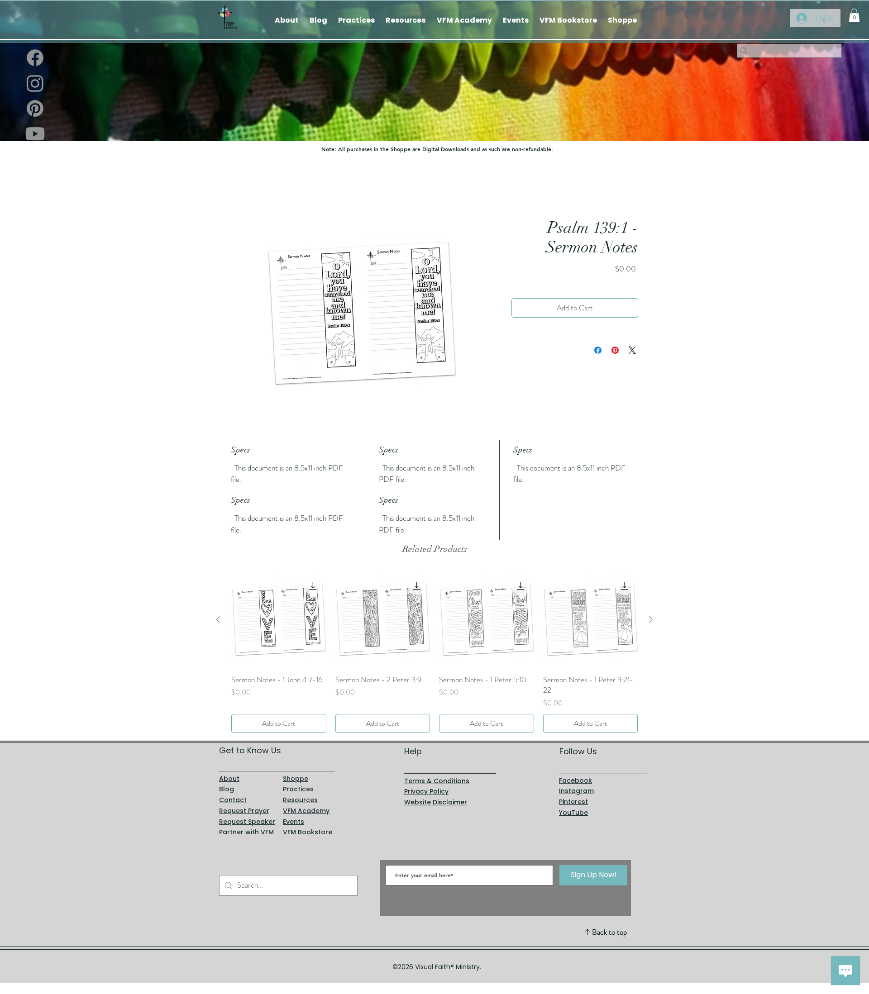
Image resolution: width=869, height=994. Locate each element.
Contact (233, 799)
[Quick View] (278, 619)
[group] (434, 652)
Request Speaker (247, 821)
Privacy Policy (426, 791)
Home (239, 185)
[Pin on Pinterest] (615, 350)
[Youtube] (35, 134)
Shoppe (295, 778)
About (229, 778)
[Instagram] (35, 83)
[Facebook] (35, 58)
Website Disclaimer (435, 802)
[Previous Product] (218, 619)
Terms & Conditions (436, 780)
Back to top (609, 932)
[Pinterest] (35, 108)
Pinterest (573, 801)
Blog (226, 789)
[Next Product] (650, 619)
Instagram (576, 791)
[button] (854, 15)
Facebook (575, 780)
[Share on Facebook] (597, 350)
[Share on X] (632, 350)
